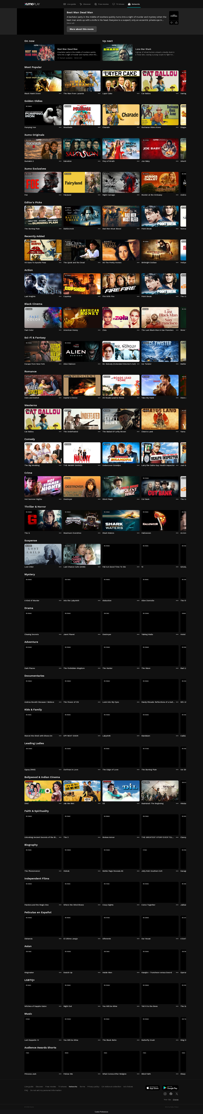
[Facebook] (171, 1094)
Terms (82, 1086)
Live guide (71, 4)
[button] (82, 29)
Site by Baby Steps (172, 1107)
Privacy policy (93, 1086)
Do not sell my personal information (45, 1090)
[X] (177, 1094)
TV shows (120, 4)
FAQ (26, 1090)
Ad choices (128, 1086)
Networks (136, 4)
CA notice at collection (111, 1086)
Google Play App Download (170, 1088)
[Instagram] (165, 1094)
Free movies (103, 4)
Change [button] (176, 1099)
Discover (87, 4)
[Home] (32, 4)
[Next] (178, 80)
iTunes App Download (153, 1088)
